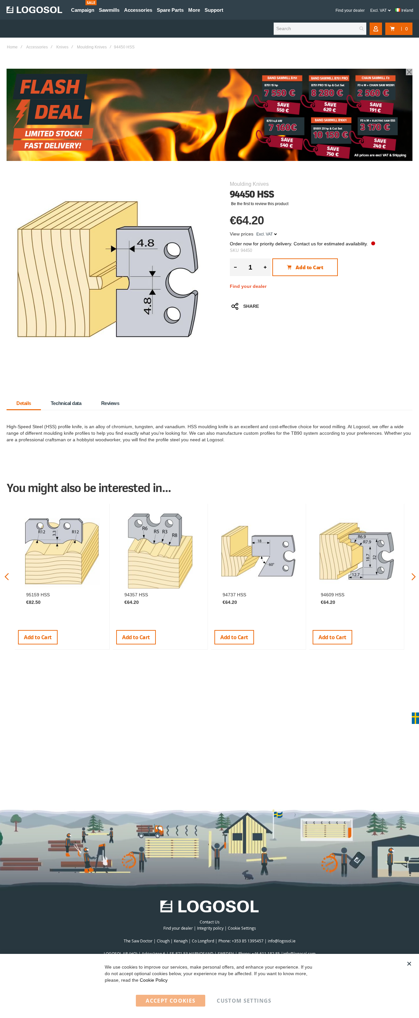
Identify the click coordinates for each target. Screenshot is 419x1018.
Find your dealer (350, 10)
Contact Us (210, 921)
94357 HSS (136, 594)
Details (23, 403)
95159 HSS (38, 594)
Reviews (110, 403)
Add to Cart (38, 637)
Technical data (66, 403)
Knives (62, 47)
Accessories (37, 47)
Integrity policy (210, 928)
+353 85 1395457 (248, 940)
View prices (241, 234)
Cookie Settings (242, 928)
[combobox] (320, 29)
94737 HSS (234, 594)
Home (12, 47)
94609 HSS (332, 594)
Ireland (406, 10)
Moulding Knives (92, 47)
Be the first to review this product (259, 204)
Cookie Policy (154, 980)
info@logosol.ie (282, 940)
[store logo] (34, 10)
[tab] (24, 403)
